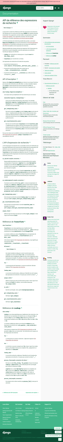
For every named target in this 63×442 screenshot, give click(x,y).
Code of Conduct (7, 421)
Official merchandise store (51, 413)
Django (7, 8)
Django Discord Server (49, 121)
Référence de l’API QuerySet (11, 392)
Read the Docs (51, 150)
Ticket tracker (46, 135)
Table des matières (49, 70)
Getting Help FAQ (29, 408)
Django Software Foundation (14, 437)
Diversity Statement (7, 424)
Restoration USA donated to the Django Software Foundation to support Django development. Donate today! (53, 30)
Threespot (44, 433)
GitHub (36, 408)
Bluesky (37, 417)
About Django (6, 408)
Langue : (58, 432)
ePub (44, 148)
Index (44, 111)
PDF (59, 147)
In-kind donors (26, 433)
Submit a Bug (18, 413)
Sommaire (46, 113)
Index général (48, 73)
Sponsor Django (48, 408)
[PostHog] (44, 260)
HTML (56, 147)
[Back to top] (60, 439)
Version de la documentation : (53, 435)
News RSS (37, 422)
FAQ (44, 102)
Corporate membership (50, 410)
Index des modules (51, 111)
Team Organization (7, 415)
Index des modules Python (51, 75)
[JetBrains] (44, 184)
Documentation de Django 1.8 (52, 83)
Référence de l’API (50, 85)
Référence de (52, 53)
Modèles (50, 88)
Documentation (10, 13)
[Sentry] (44, 165)
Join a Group (18, 408)
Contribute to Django (20, 410)
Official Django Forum (49, 127)
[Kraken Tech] (44, 219)
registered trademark (41, 437)
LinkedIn (37, 420)
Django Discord (29, 410)
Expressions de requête (31, 392)
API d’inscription (50, 46)
